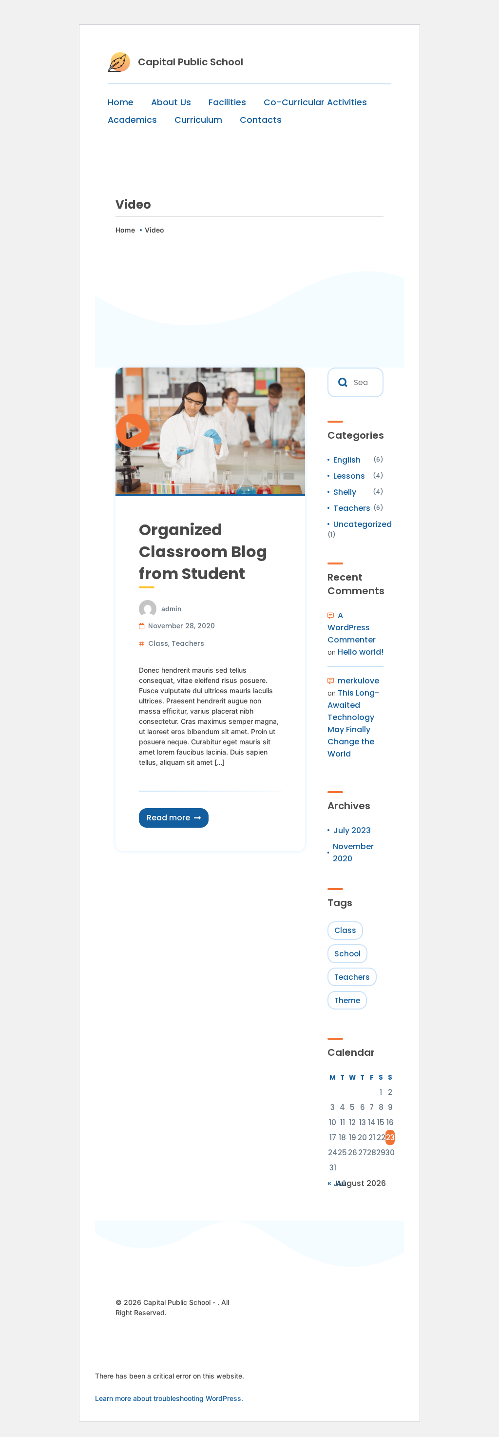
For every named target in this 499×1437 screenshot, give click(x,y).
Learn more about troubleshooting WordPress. (169, 1398)
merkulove (358, 680)
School (347, 954)
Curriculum (198, 120)
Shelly (344, 492)
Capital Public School (190, 62)
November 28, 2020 (181, 626)
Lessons (349, 476)
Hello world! (361, 652)
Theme (347, 1000)
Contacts (261, 120)
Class (158, 643)
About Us (171, 102)
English (347, 460)
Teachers (188, 643)
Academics (132, 120)
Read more (168, 817)
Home (121, 102)
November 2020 (353, 852)
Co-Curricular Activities (315, 102)
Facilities (227, 102)
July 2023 (352, 830)
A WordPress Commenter (351, 627)
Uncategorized (362, 524)
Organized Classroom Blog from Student (203, 551)
